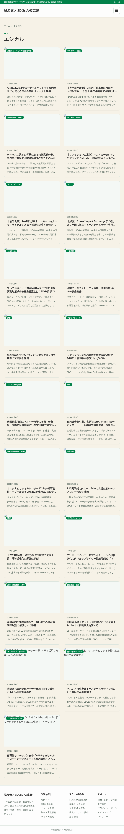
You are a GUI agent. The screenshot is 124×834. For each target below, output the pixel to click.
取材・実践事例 (48, 812)
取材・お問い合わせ (107, 799)
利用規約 (102, 803)
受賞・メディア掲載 (78, 812)
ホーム (7, 25)
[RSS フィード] (114, 2)
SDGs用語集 (47, 803)
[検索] (119, 2)
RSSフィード (104, 816)
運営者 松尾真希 (77, 808)
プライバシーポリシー (108, 808)
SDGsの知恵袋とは (78, 799)
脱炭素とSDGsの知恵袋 (18, 795)
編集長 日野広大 (77, 803)
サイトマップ (104, 812)
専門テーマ (46, 799)
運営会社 (73, 816)
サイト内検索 (47, 816)
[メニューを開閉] (116, 10)
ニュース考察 (47, 808)
